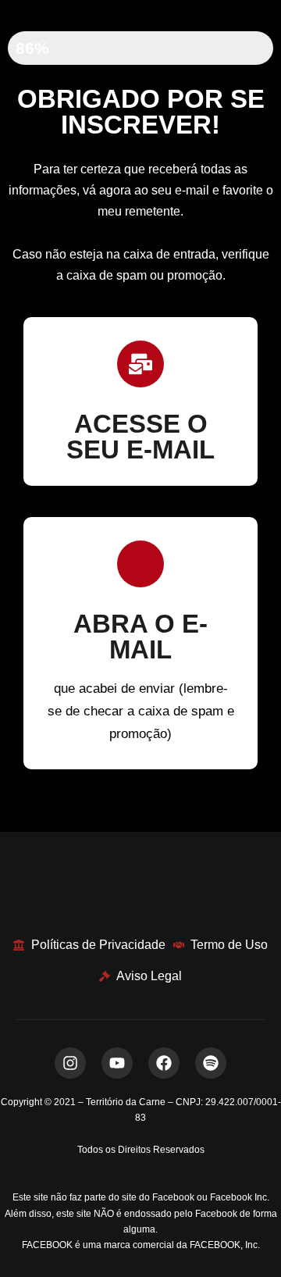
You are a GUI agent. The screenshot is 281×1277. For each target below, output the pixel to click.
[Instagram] (70, 1063)
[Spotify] (210, 1063)
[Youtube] (117, 1063)
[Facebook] (164, 1063)
